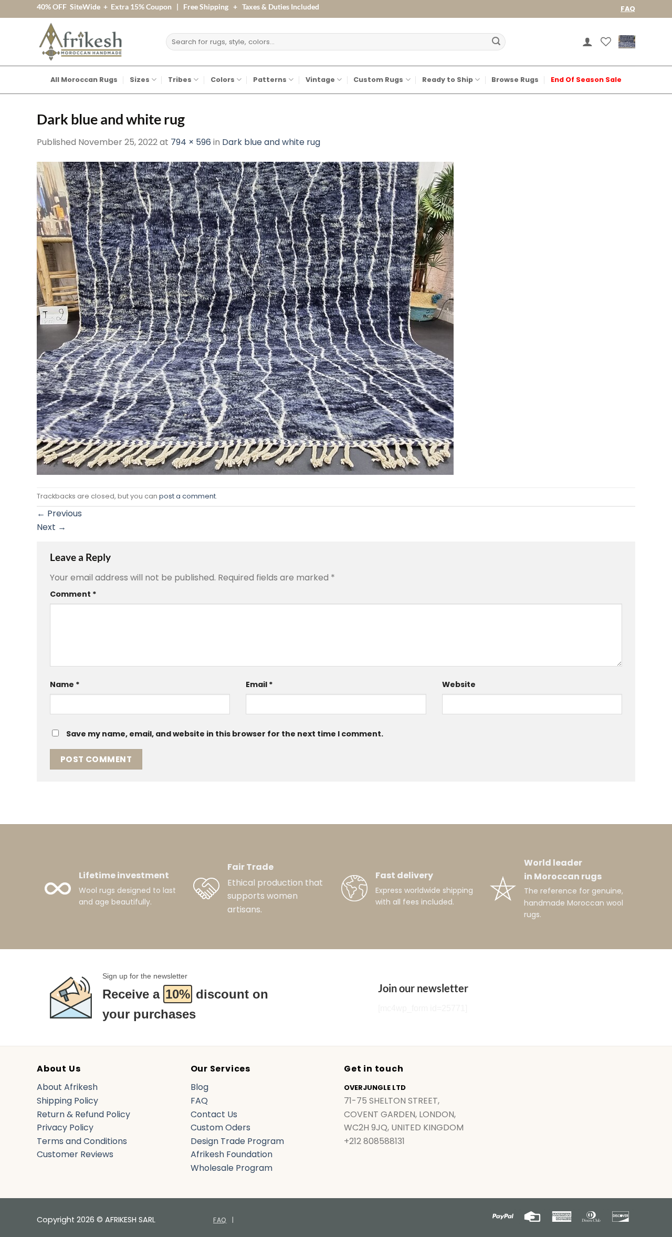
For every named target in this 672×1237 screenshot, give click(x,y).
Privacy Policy (65, 1127)
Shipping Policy (67, 1101)
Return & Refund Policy (83, 1114)
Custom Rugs (378, 79)
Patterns (270, 79)
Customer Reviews (75, 1154)
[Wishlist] (606, 41)
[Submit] (496, 42)
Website (459, 684)
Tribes (180, 79)
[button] (587, 41)
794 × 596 (191, 142)
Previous (59, 513)
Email (259, 684)
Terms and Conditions (82, 1141)
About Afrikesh (67, 1087)
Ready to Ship (447, 79)
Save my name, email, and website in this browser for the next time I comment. (224, 734)
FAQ (628, 8)
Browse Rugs (515, 79)
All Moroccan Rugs (84, 79)
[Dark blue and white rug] (245, 317)
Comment (73, 594)
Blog (199, 1087)
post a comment (187, 496)
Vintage (320, 79)
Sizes (140, 79)
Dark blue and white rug (271, 142)
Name (65, 684)
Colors (223, 79)
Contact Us (214, 1114)
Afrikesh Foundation (231, 1154)
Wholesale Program (231, 1168)
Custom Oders (220, 1127)
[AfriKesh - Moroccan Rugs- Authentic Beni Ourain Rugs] (80, 42)
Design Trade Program (237, 1141)
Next (51, 527)
